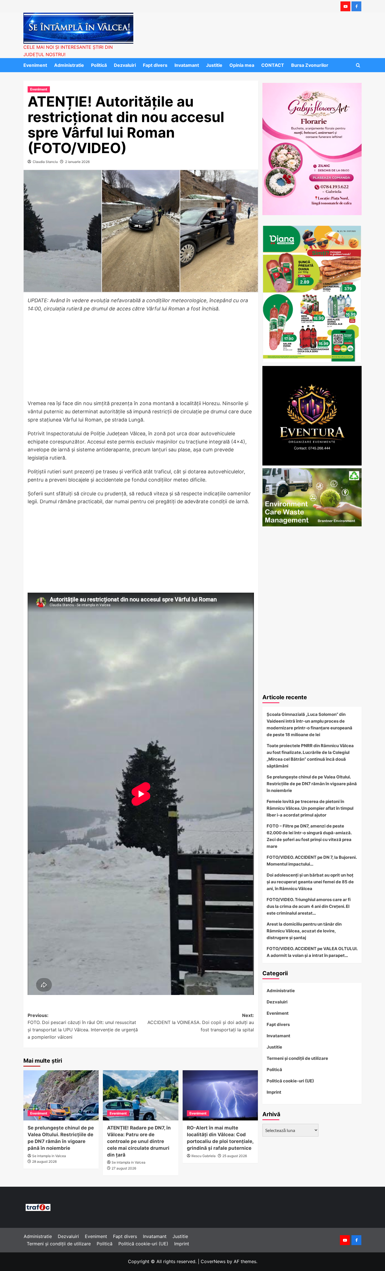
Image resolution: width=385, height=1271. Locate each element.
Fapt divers (155, 65)
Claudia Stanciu (45, 162)
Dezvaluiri (125, 65)
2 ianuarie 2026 (77, 162)
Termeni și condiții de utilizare (297, 1058)
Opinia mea (241, 65)
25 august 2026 (234, 1156)
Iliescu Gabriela (203, 1156)
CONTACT (272, 65)
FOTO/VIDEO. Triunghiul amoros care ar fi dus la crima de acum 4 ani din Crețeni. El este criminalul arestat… (309, 906)
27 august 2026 (124, 1168)
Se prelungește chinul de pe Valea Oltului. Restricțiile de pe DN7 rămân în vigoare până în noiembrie (312, 783)
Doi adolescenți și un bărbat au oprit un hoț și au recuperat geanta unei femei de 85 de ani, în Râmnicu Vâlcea (310, 881)
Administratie (69, 65)
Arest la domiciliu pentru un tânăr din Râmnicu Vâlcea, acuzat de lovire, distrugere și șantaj (304, 930)
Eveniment (35, 65)
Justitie (214, 65)
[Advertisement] (141, 357)
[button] (358, 65)
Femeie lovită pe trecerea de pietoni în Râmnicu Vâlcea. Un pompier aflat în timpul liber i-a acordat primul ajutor (310, 808)
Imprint (274, 1092)
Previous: (83, 1026)
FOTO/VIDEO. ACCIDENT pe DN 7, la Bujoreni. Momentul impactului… (312, 861)
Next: (200, 1022)
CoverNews (213, 1261)
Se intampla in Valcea (49, 1156)
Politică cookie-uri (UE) (290, 1081)
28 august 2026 (44, 1161)
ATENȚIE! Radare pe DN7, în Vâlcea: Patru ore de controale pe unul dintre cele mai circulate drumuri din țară (139, 1141)
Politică (99, 65)
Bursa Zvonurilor (309, 65)
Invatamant (186, 65)
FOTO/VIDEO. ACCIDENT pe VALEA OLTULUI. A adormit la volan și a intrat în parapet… (312, 952)
